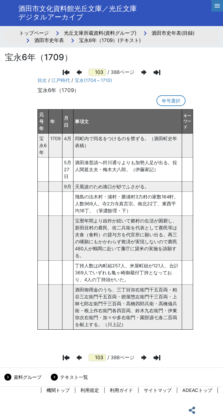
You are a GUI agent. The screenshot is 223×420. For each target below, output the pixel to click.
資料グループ (28, 377)
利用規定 (89, 390)
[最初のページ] (66, 72)
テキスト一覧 (74, 377)
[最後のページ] (157, 72)
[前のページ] (79, 72)
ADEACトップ (197, 390)
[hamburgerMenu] (217, 6)
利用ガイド (121, 390)
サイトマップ (158, 390)
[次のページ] (144, 72)
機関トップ (58, 390)
